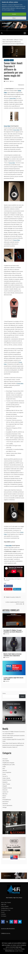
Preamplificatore (7, 799)
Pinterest (8, 589)
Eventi (4, 774)
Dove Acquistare (7, 772)
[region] (14, 10)
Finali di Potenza (7, 780)
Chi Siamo (3, 916)
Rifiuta (14, 18)
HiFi (16, 578)
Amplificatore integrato (8, 762)
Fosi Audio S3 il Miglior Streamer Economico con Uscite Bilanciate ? (13, 631)
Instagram (15, 922)
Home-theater (4, 906)
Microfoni (5, 793)
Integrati (5, 786)
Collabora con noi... (5, 933)
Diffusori (16, 39)
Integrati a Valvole (7, 788)
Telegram (20, 922)
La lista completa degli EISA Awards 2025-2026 (13, 678)
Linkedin (18, 589)
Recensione (6, 801)
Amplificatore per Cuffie (9, 764)
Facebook (9, 586)
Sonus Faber (12, 98)
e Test (8, 910)
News (11, 60)
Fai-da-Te (5, 776)
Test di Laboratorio (7, 805)
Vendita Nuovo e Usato (7, 908)
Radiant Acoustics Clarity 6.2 (13, 597)
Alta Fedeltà (10, 39)
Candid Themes (19, 951)
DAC (4, 768)
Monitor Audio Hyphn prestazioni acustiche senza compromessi (12, 654)
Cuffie (4, 766)
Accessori (5, 758)
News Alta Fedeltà (6, 902)
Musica (4, 795)
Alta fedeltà (8, 578)
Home (4, 39)
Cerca (4, 693)
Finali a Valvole (6, 778)
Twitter (18, 586)
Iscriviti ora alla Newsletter (8, 928)
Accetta (14, 14)
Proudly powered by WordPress (11, 949)
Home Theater (6, 784)
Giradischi (5, 782)
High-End (19, 578)
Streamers (5, 803)
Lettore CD (5, 792)
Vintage (5, 807)
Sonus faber (16, 130)
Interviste (5, 790)
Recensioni (4, 910)
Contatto (3, 914)
